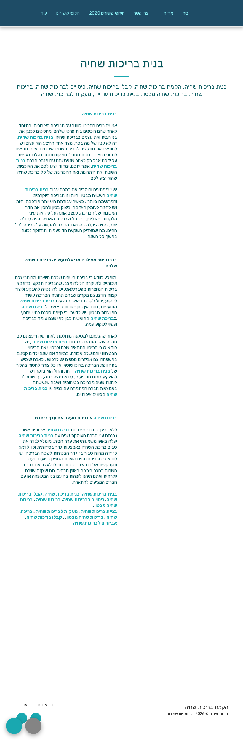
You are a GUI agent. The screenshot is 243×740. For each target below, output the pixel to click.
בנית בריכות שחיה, (61, 494)
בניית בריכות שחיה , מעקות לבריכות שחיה (76, 511)
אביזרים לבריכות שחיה (95, 523)
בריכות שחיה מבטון (84, 517)
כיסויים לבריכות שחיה (83, 499)
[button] (165, 13)
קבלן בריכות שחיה (44, 517)
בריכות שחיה (48, 499)
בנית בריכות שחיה (99, 113)
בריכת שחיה (33, 306)
